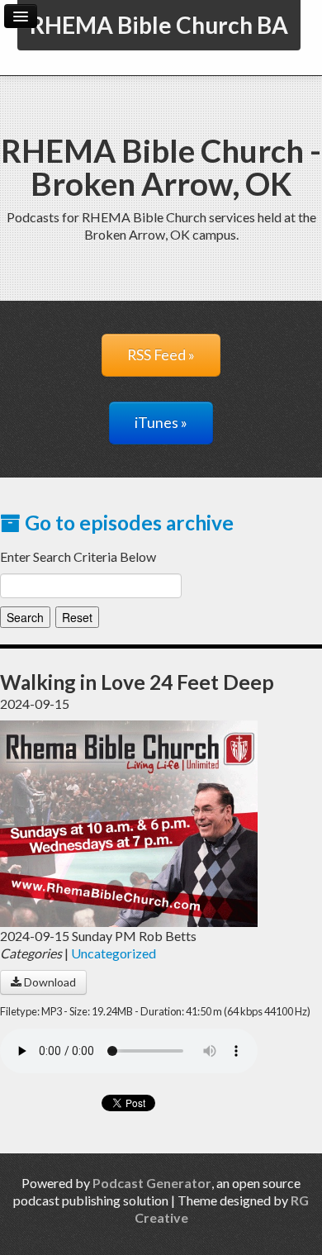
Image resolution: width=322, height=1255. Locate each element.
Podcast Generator (151, 1183)
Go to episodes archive (127, 523)
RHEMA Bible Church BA (159, 25)
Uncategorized (113, 953)
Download (48, 982)
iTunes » (161, 422)
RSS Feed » (161, 355)
